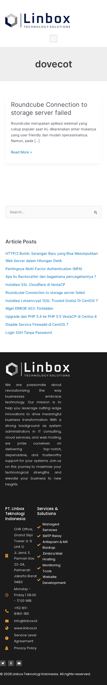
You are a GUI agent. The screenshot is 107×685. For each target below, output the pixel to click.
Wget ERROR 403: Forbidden (29, 308)
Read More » (21, 151)
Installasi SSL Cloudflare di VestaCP (35, 285)
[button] (53, 38)
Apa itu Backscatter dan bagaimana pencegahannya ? (50, 276)
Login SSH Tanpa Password (28, 332)
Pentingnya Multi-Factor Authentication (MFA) (43, 269)
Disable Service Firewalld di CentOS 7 (36, 324)
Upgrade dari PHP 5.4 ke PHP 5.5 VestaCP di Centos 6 (51, 316)
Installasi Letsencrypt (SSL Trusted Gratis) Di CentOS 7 (51, 301)
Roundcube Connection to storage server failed (49, 108)
